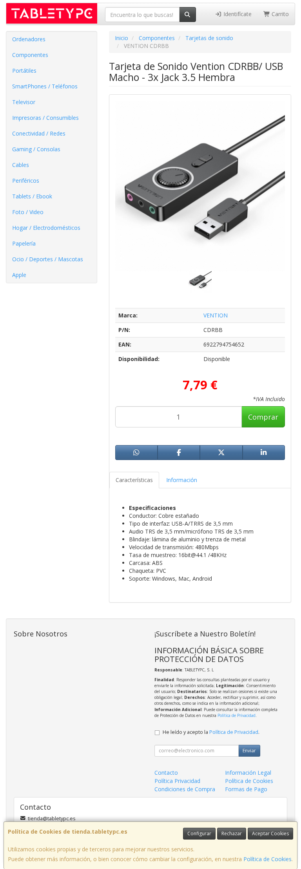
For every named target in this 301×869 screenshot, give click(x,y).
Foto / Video (28, 212)
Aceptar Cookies (270, 833)
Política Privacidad (177, 781)
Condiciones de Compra (184, 789)
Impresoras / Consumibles (45, 117)
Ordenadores (28, 39)
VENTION (215, 315)
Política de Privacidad (237, 715)
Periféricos (25, 180)
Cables (20, 165)
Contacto (166, 772)
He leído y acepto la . (211, 732)
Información (181, 480)
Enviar (249, 750)
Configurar (199, 833)
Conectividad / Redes (38, 133)
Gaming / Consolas (36, 149)
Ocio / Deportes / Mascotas (47, 259)
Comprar (263, 417)
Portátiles (24, 70)
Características (134, 480)
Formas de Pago (246, 789)
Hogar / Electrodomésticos (46, 227)
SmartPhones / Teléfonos (45, 86)
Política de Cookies (267, 859)
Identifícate (237, 14)
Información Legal (248, 772)
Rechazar (231, 833)
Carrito (279, 14)
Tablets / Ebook (32, 196)
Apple (19, 275)
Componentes (30, 55)
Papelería (24, 243)
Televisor (23, 102)
